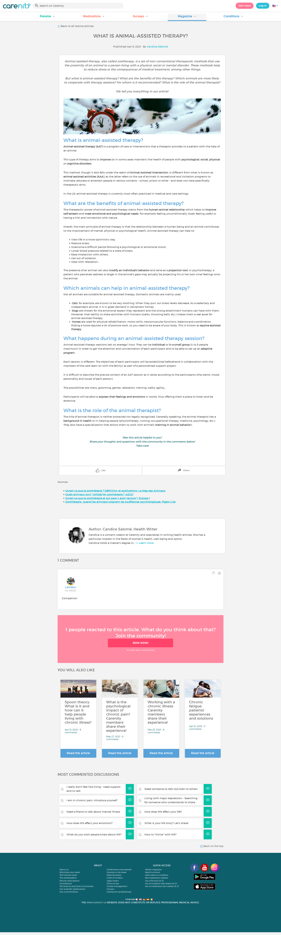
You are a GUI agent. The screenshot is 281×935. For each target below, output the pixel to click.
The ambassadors (68, 878)
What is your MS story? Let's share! (166, 823)
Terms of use (113, 883)
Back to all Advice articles (77, 26)
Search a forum (152, 872)
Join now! (244, 5)
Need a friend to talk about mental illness (93, 811)
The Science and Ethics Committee (76, 886)
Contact (110, 889)
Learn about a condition (156, 875)
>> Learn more (145, 543)
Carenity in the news (116, 872)
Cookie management (117, 886)
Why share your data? (70, 872)
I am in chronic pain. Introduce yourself (92, 800)
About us (64, 869)
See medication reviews (156, 878)
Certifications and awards (119, 869)
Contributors (66, 883)
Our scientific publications (72, 889)
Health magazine (153, 869)
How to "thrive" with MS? (160, 834)
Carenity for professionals (119, 892)
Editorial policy (114, 875)
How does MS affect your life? (163, 811)
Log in (263, 5)
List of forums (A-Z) (154, 881)
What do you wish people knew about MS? (94, 834)
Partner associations (69, 881)
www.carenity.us (96, 902)
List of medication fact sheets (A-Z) (162, 886)
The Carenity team (68, 875)
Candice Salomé (157, 46)
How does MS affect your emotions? (90, 823)
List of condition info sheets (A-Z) (161, 883)
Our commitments (69, 892)
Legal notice (113, 881)
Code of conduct (115, 878)
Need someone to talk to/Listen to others (171, 789)
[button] (47, 17)
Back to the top (213, 846)
